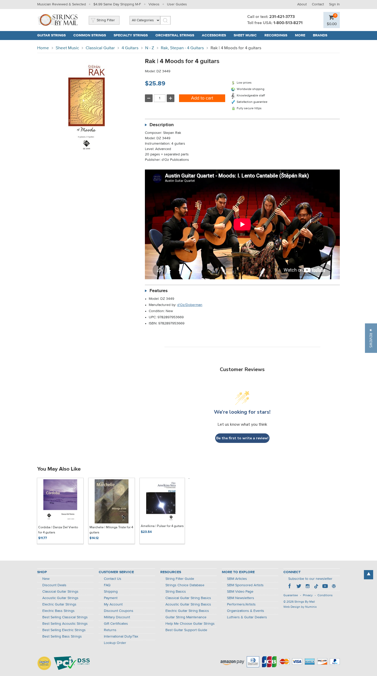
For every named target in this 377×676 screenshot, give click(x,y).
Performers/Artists (241, 604)
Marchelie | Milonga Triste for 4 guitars (111, 530)
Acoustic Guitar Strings (60, 598)
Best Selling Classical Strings (65, 617)
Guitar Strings (51, 35)
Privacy (308, 595)
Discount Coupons (118, 611)
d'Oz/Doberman (189, 305)
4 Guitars (130, 48)
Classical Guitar (100, 48)
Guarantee (290, 595)
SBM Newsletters (240, 598)
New (45, 579)
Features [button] (159, 291)
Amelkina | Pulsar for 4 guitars (162, 526)
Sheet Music (245, 35)
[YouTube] (325, 587)
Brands (320, 35)
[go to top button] (368, 574)
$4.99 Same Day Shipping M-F (117, 4)
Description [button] (162, 125)
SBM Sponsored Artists (245, 585)
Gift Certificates (116, 623)
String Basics (175, 591)
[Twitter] (299, 587)
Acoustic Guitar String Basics (188, 604)
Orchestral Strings (174, 35)
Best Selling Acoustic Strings (65, 623)
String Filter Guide (179, 579)
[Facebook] (290, 587)
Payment (110, 598)
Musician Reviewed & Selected (61, 4)
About (302, 4)
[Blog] (334, 587)
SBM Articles (237, 579)
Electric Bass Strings (58, 611)
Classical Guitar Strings (60, 591)
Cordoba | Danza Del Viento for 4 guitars (58, 530)
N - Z (149, 48)
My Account (113, 604)
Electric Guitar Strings (59, 604)
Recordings (275, 35)
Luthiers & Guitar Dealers (247, 617)
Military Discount (117, 617)
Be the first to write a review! (242, 438)
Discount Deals (54, 585)
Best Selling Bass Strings (62, 636)
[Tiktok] (316, 587)
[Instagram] (307, 587)
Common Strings (89, 35)
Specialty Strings (131, 35)
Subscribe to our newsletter (310, 579)
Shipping (111, 591)
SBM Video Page (240, 591)
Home (43, 48)
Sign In (334, 4)
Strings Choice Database (184, 585)
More (300, 35)
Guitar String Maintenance (185, 617)
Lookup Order (115, 643)
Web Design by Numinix (300, 607)
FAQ (107, 585)
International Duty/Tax (121, 636)
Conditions (325, 595)
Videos (154, 4)
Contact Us (112, 579)
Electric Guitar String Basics (187, 611)
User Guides (177, 4)
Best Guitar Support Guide (186, 630)
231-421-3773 (282, 17)
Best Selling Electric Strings (64, 630)
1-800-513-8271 (288, 23)
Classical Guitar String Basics (188, 598)
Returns (110, 630)
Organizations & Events (245, 611)
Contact (318, 4)
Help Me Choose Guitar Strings (190, 623)
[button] (371, 338)
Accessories (214, 35)
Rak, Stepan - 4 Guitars (182, 48)
